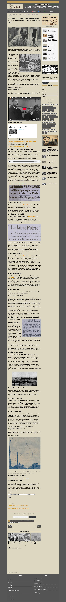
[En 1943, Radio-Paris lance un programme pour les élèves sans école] (24, 537)
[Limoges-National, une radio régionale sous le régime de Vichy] (35, 537)
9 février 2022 (49, 169)
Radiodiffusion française (51, 124)
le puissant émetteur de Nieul (25, 255)
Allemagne (52, 104)
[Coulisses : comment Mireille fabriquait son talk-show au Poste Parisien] (44, 150)
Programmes (44, 96)
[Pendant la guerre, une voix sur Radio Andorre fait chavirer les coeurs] (44, 178)
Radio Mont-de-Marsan (46, 127)
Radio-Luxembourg (46, 118)
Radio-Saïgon (45, 120)
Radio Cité (44, 124)
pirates (48, 115)
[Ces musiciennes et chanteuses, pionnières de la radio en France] (44, 173)
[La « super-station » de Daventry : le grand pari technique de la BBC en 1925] (45, 45)
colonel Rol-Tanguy (26, 204)
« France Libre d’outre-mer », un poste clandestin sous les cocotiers (18, 505)
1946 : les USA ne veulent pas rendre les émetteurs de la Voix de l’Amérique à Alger (52, 40)
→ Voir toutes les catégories (48, 99)
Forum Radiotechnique (37, 580)
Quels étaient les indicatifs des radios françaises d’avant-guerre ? (13, 542)
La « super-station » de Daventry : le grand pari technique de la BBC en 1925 (51, 45)
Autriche (44, 106)
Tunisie (55, 131)
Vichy (18, 522)
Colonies (43, 92)
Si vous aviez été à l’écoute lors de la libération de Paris (18, 183)
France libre (45, 109)
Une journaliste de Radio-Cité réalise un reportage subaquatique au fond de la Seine (52, 167)
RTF (50, 129)
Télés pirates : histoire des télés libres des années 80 (41, 589)
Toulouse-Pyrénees (12, 522)
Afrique (44, 104)
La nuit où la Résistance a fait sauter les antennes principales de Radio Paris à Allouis (52, 31)
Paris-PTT (44, 115)
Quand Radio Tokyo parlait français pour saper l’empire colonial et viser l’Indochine (52, 58)
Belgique (50, 106)
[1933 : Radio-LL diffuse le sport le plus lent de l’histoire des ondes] (45, 53)
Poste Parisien (53, 115)
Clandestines (44, 91)
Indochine (44, 111)
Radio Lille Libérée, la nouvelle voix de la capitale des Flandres (19, 478)
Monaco (44, 113)
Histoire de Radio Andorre (37, 583)
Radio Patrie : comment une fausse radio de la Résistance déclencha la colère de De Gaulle (52, 36)
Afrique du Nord (44, 87)
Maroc (52, 111)
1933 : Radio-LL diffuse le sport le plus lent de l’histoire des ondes (52, 53)
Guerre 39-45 (44, 94)
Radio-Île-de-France (51, 122)
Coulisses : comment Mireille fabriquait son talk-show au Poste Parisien (52, 150)
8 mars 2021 (49, 174)
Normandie (54, 113)
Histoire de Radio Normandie (38, 586)
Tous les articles (21, 11)
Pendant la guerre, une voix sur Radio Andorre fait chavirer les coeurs (52, 178)
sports (54, 129)
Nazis (47, 113)
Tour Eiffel (51, 131)
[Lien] (50, 24)
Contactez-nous (37, 592)
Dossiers (50, 11)
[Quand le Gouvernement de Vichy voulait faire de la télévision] (45, 49)
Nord (50, 113)
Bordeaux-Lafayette (21, 520)
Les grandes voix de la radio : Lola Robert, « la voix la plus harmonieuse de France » (52, 156)
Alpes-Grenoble (11, 277)
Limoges (32, 520)
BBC (47, 106)
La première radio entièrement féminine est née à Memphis (52, 183)
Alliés (43, 89)
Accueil (9, 11)
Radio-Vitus (44, 122)
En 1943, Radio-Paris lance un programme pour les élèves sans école (24, 542)
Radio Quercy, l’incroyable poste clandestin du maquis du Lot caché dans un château (22, 141)
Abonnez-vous (32, 517)
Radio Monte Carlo (46, 129)
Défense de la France (32, 216)
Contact (28, 11)
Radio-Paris (52, 118)
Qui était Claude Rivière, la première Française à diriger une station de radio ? (52, 162)
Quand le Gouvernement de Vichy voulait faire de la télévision (52, 49)
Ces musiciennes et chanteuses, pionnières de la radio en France (52, 173)
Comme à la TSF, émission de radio (38, 578)
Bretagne (27, 520)
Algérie (47, 104)
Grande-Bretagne (51, 109)
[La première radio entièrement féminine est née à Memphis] (44, 184)
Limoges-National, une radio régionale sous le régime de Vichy (34, 542)
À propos (14, 11)
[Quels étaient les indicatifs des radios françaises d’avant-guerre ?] (13, 537)
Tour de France (45, 131)
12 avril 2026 (49, 152)
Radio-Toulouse (50, 120)
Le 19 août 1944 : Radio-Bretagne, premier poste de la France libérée (20, 146)
